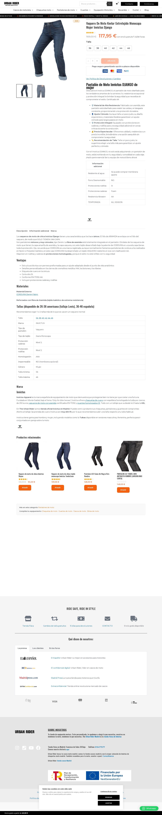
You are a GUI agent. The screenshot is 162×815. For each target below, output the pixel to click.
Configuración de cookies (109, 791)
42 (46, 318)
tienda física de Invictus (113, 736)
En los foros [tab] (54, 648)
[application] (32, 10)
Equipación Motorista (103, 10)
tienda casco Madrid (64, 760)
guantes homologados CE (88, 403)
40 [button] (105, 48)
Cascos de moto (80, 511)
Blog (146, 10)
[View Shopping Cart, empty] (117, 4)
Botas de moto (93, 511)
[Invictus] (89, 220)
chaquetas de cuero (94, 400)
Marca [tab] (54, 231)
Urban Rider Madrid (93, 736)
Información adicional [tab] (39, 231)
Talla (88, 42)
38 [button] (97, 48)
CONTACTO (107, 626)
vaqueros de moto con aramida (42, 403)
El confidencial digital (60, 668)
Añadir (111, 61)
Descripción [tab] (22, 231)
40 (43, 318)
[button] (129, 4)
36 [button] (90, 48)
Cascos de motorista (22, 10)
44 (49, 318)
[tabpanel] (81, 673)
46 (52, 318)
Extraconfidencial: (59, 686)
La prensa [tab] (22, 648)
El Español (55, 658)
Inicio (88, 19)
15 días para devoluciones (81, 626)
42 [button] (113, 48)
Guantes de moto (65, 511)
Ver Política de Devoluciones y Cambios (103, 79)
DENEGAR (108, 797)
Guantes (84, 10)
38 (40, 318)
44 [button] (120, 48)
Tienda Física (28, 626)
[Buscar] (109, 4)
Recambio (122, 10)
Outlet (136, 10)
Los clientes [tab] (38, 648)
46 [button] (128, 48)
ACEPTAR (108, 803)
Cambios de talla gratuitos (54, 626)
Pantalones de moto (66, 10)
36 (37, 318)
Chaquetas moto (43, 10)
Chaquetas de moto (49, 511)
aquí (67, 749)
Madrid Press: (57, 678)
